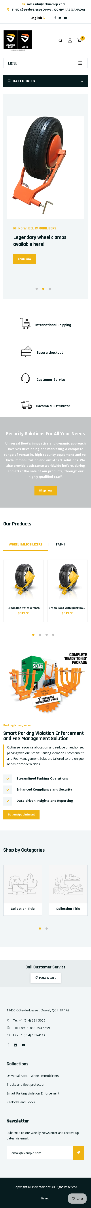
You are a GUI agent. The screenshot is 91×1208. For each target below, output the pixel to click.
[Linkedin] (60, 18)
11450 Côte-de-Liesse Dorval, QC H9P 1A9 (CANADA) (48, 9)
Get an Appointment (21, 815)
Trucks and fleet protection (26, 1084)
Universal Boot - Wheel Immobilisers (33, 1076)
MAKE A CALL (47, 978)
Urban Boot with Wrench (24, 608)
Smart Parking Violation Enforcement (33, 1093)
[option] (45, 196)
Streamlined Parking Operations (42, 778)
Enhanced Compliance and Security (44, 789)
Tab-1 (60, 544)
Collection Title (23, 908)
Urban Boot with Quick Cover (68, 608)
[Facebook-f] (55, 18)
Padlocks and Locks (21, 1102)
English (36, 18)
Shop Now (24, 259)
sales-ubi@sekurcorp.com (45, 4)
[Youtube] (65, 18)
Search (45, 1199)
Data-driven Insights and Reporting (45, 801)
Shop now (45, 491)
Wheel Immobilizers (25, 544)
